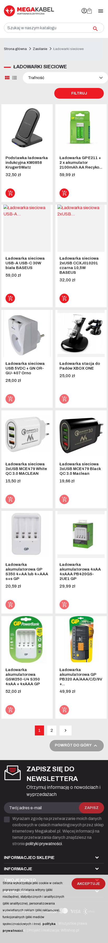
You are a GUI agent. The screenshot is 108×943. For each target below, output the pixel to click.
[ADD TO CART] (10, 193)
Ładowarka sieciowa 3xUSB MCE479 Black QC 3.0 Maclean (80, 469)
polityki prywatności (44, 843)
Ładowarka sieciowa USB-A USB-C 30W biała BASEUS (25, 263)
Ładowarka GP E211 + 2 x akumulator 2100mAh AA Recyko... (81, 162)
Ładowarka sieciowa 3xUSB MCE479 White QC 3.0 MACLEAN (26, 469)
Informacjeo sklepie (29, 857)
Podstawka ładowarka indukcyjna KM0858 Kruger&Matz (27, 162)
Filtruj (79, 93)
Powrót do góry (77, 746)
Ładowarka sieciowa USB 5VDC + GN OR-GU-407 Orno (25, 368)
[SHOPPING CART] (89, 11)
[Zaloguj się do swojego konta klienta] (84, 11)
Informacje (18, 869)
